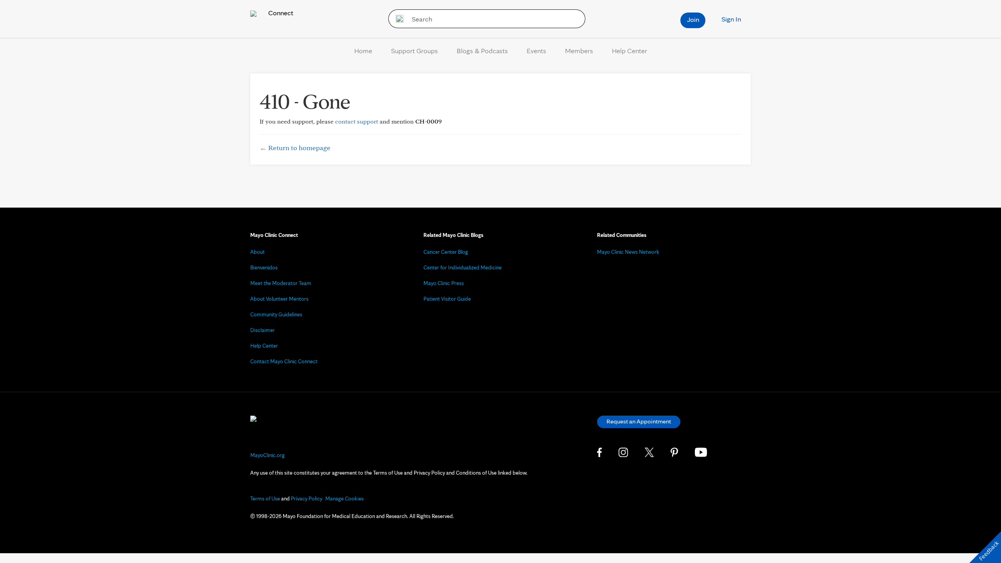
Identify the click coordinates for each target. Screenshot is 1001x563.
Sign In (731, 19)
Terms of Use (265, 498)
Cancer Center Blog (445, 252)
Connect (280, 13)
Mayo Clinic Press (443, 283)
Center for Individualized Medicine (462, 267)
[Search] (397, 18)
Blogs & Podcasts (482, 51)
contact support (356, 121)
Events (536, 51)
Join (693, 19)
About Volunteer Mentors (279, 299)
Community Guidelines (276, 314)
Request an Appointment (638, 421)
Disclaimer (262, 330)
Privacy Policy (306, 498)
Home (363, 51)
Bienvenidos (264, 267)
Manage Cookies (344, 498)
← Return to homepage (295, 147)
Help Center (629, 51)
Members (579, 51)
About (257, 252)
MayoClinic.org (267, 455)
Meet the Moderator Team (280, 283)
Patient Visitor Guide (447, 299)
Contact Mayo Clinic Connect (284, 361)
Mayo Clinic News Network (628, 252)
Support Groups (414, 51)
